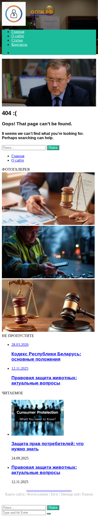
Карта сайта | (16, 494)
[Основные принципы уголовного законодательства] (49, 306)
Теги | (55, 494)
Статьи (17, 40)
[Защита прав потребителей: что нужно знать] (53, 418)
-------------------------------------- (49, 490)
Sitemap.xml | (71, 494)
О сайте (17, 36)
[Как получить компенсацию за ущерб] (49, 252)
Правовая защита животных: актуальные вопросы (44, 470)
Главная (17, 32)
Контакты (19, 44)
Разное (87, 494)
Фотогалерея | (38, 494)
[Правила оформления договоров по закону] (49, 199)
